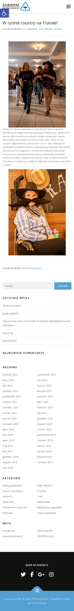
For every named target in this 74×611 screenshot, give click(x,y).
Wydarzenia (34, 268)
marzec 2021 (10, 413)
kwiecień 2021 (45, 407)
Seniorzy (7, 496)
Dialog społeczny (12, 485)
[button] (4, 13)
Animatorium (10, 340)
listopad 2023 (10, 374)
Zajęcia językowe (46, 513)
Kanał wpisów (44, 530)
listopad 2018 (44, 456)
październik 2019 (46, 434)
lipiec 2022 (8, 380)
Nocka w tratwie (12, 305)
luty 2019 (8, 451)
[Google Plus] (41, 574)
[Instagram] (51, 574)
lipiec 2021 (43, 402)
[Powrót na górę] (37, 591)
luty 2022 (8, 385)
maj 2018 (8, 467)
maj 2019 (8, 445)
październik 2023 (46, 374)
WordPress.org (45, 536)
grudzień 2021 (10, 391)
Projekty (41, 491)
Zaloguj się (9, 530)
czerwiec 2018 (45, 462)
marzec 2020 (44, 429)
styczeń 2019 (44, 451)
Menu (68, 6)
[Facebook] (32, 574)
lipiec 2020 (8, 429)
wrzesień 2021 (45, 396)
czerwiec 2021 (10, 407)
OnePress (56, 598)
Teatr (40, 496)
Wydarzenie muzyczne (15, 507)
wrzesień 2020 (11, 424)
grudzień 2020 (45, 418)
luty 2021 (42, 413)
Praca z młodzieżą (13, 491)
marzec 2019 (44, 445)
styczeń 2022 (44, 385)
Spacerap (8, 333)
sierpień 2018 (10, 462)
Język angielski (10, 313)
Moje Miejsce (44, 485)
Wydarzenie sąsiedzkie (49, 507)
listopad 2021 (44, 391)
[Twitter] (23, 574)
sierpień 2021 (10, 402)
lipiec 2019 (8, 440)
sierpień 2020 (44, 424)
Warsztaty (8, 501)
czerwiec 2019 (45, 440)
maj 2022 (42, 380)
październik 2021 (12, 396)
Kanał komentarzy (13, 536)
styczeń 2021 (10, 418)
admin (58, 29)
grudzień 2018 (10, 456)
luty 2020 (8, 434)
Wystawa (8, 513)
